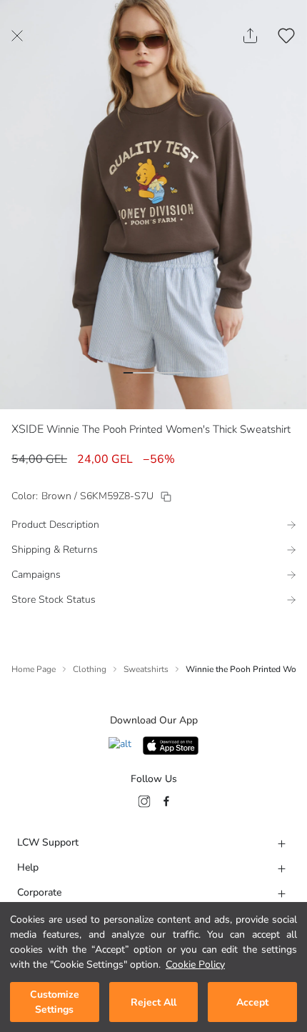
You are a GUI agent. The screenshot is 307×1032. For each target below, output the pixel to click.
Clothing (89, 669)
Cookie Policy (195, 964)
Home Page (33, 669)
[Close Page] (17, 35)
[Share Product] (250, 35)
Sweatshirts (146, 669)
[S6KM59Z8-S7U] (166, 497)
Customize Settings (54, 1002)
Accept (252, 1002)
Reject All (153, 1002)
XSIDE (27, 429)
